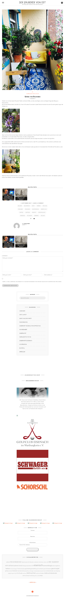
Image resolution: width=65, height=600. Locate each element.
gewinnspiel (55, 568)
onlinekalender (50, 571)
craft (47, 562)
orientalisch (41, 212)
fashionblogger (13, 568)
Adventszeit (25, 562)
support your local (12, 573)
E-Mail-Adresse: (32, 542)
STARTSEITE (22, 311)
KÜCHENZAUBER (23, 329)
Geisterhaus (35, 209)
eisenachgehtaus (56, 565)
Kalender (14, 571)
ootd (54, 570)
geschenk (27, 568)
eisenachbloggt (47, 565)
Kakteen (28, 212)
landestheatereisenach (38, 570)
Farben (39, 205)
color (45, 562)
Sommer (36, 215)
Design (24, 565)
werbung (32, 575)
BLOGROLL (22, 348)
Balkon (20, 205)
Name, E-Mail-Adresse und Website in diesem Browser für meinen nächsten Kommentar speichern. (32, 281)
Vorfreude (19, 573)
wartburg (24, 573)
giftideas (7, 571)
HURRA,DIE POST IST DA (32, 93)
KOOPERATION (23, 344)
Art (29, 562)
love (44, 571)
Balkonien (27, 205)
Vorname (32, 530)
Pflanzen (29, 215)
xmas (41, 575)
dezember (28, 565)
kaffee (21, 212)
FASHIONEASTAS (23, 322)
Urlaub (43, 215)
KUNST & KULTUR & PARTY (25, 318)
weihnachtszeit (26, 575)
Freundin (27, 209)
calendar (36, 562)
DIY (32, 565)
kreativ (34, 212)
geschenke (33, 568)
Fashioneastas (21, 568)
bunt (33, 205)
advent (8, 562)
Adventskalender (15, 562)
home (10, 571)
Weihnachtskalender (50, 573)
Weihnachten (31, 573)
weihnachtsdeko (40, 573)
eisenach (38, 565)
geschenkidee (39, 568)
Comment (5, 255)
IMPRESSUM (22, 351)
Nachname (32, 536)
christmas (40, 562)
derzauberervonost (16, 565)
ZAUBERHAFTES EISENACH (25, 340)
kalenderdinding (21, 571)
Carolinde (26, 223)
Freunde (20, 209)
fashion (8, 568)
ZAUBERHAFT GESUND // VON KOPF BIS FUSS (30, 326)
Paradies (22, 215)
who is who (37, 575)
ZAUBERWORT (22, 333)
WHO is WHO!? (23, 314)
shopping (58, 570)
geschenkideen (47, 568)
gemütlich (44, 209)
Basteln (32, 562)
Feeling (45, 205)
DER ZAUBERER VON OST (32, 2)
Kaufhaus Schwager (30, 570)
